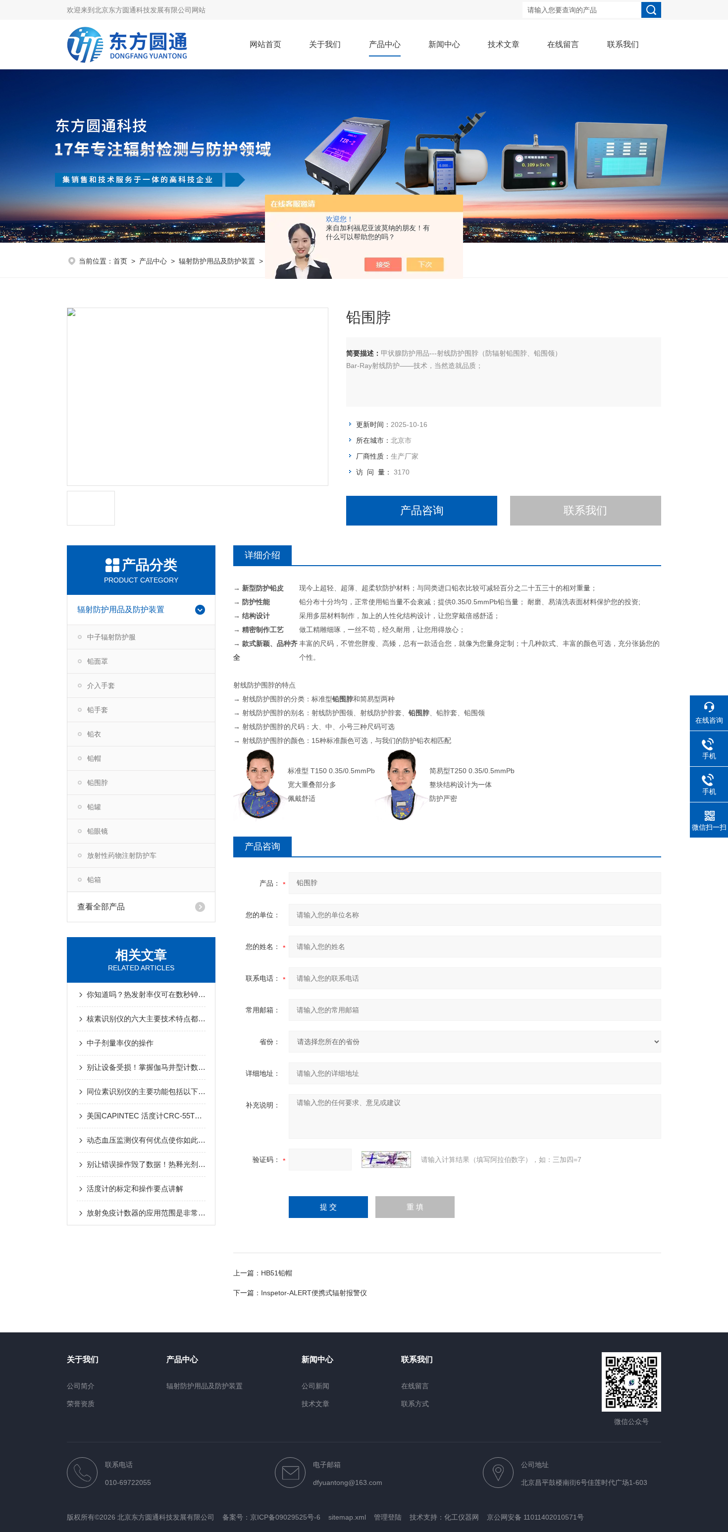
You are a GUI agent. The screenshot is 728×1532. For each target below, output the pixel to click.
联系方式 (415, 1404)
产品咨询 (422, 510)
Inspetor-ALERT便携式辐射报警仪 (314, 1293)
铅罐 (94, 807)
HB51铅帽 (276, 1273)
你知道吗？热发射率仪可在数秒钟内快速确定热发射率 (146, 994)
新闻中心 (444, 44)
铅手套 (97, 710)
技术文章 (504, 44)
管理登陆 (388, 1517)
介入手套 (101, 685)
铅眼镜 (97, 831)
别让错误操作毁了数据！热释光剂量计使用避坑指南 (146, 1164)
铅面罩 (97, 661)
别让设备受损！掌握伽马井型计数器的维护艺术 (146, 1067)
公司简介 (81, 1386)
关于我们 (325, 44)
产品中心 (385, 44)
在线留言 (563, 44)
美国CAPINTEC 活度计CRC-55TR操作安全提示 (146, 1115)
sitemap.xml (347, 1517)
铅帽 (94, 758)
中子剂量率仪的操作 (120, 1043)
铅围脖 (97, 783)
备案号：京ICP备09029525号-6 (271, 1517)
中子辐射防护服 (111, 637)
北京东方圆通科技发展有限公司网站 (150, 10)
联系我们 (623, 44)
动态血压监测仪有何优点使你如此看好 (146, 1140)
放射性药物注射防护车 (121, 855)
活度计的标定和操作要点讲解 (135, 1188)
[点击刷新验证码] (386, 1159)
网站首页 (265, 44)
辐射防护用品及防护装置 (217, 261)
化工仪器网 (461, 1517)
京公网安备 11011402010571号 (535, 1517)
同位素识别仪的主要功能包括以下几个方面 (146, 1091)
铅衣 (94, 734)
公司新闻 (315, 1386)
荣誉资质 (81, 1404)
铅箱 (94, 880)
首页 (120, 261)
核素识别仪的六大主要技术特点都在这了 (146, 1018)
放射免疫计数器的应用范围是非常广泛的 (146, 1213)
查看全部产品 (101, 906)
